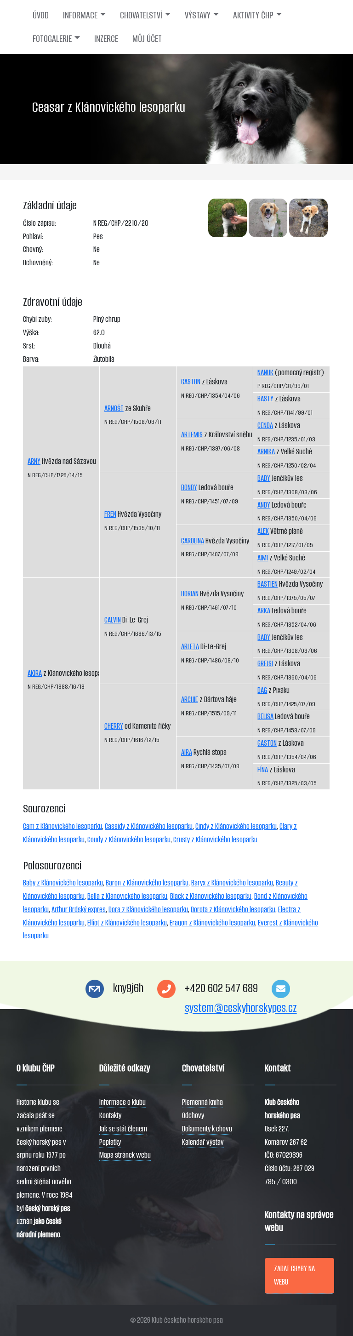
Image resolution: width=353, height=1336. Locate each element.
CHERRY (113, 726)
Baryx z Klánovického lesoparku (232, 883)
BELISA (265, 716)
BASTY (265, 399)
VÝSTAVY (198, 15)
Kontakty (110, 1115)
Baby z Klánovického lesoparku (63, 883)
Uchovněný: (38, 262)
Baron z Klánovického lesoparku (147, 883)
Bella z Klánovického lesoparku (127, 896)
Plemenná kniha (202, 1102)
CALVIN (112, 620)
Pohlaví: (33, 236)
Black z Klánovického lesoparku (210, 896)
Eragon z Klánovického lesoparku (212, 923)
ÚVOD (41, 15)
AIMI (262, 558)
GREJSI (265, 663)
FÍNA (262, 770)
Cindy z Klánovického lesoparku (236, 826)
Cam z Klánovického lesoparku (62, 826)
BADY (263, 478)
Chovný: (33, 249)
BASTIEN (267, 584)
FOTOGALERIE (52, 38)
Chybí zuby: (37, 319)
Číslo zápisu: (39, 223)
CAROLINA (192, 541)
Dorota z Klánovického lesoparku (233, 909)
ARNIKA (266, 451)
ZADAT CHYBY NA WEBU (294, 1275)
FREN (110, 514)
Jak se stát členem (123, 1129)
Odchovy (193, 1115)
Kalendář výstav (203, 1142)
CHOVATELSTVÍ (141, 15)
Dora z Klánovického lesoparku (148, 909)
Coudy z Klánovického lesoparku (129, 839)
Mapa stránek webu (125, 1155)
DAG (262, 690)
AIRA (186, 752)
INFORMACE (80, 15)
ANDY (263, 505)
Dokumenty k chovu (207, 1129)
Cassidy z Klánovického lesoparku (149, 826)
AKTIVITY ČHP (253, 15)
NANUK (265, 372)
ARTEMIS (192, 434)
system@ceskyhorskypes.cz (241, 1008)
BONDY (189, 487)
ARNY (34, 461)
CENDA (265, 425)
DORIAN (190, 593)
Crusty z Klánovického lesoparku (215, 839)
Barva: (31, 359)
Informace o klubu (122, 1102)
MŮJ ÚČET (147, 38)
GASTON (190, 382)
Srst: (29, 346)
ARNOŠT (114, 408)
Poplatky (110, 1142)
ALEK (263, 531)
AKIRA (35, 673)
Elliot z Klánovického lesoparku (127, 923)
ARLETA (190, 646)
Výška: (31, 332)
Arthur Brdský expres (78, 909)
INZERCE (106, 38)
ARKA (263, 610)
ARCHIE (189, 699)
